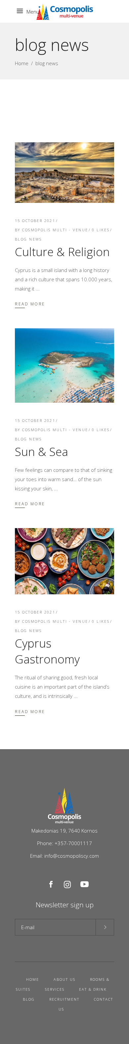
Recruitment (64, 999)
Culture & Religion (62, 251)
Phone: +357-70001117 (64, 843)
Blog (29, 999)
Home (21, 63)
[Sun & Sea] (64, 365)
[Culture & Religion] (64, 172)
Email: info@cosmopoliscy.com (64, 855)
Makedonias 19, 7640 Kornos (64, 830)
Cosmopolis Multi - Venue (55, 229)
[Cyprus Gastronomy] (64, 561)
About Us (64, 979)
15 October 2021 (35, 220)
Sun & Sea (41, 451)
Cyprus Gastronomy (47, 651)
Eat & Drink (93, 989)
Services (54, 989)
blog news (28, 239)
